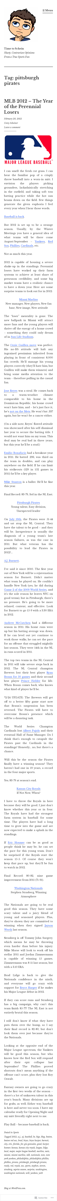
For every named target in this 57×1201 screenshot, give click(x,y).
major (12, 1151)
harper (46, 1144)
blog (43, 1136)
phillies (7, 1162)
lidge (45, 1147)
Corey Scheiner (11, 123)
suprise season (19, 1169)
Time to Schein (14, 48)
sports (27, 1165)
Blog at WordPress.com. (15, 1188)
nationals (35, 1155)
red (11, 1165)
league (39, 1147)
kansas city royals (27, 1147)
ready (6, 1165)
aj (23, 1136)
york (41, 1173)
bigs (38, 1136)
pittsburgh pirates (38, 1162)
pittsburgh (24, 1162)
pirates (15, 1162)
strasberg (8, 1169)
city (5, 1144)
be (34, 1136)
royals (17, 1165)
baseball (28, 1136)
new (43, 1155)
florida (16, 1144)
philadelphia (22, 1158)
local (6, 1151)
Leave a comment (12, 127)
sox (22, 1165)
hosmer (7, 1147)
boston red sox (10, 1140)
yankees (34, 1173)
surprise (30, 1169)
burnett (45, 1140)
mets (47, 1151)
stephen (35, 1165)
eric (10, 1144)
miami (7, 1155)
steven (42, 1165)
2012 (14, 1136)
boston (49, 1136)
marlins (40, 1151)
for (22, 1144)
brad (20, 1140)
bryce (26, 1140)
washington (41, 1169)
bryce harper (35, 1140)
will (27, 1173)
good (39, 1144)
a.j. (19, 1136)
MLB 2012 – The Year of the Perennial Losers (28, 106)
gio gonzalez (30, 1144)
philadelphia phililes (39, 1158)
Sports (16, 1132)
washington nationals (14, 1173)
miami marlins (18, 1155)
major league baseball (26, 1151)
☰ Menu (48, 10)
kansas (15, 1147)
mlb (28, 1155)
